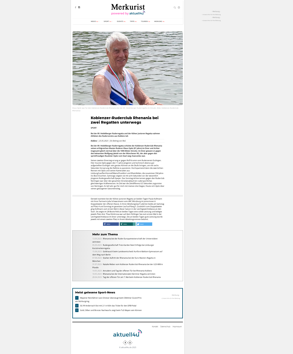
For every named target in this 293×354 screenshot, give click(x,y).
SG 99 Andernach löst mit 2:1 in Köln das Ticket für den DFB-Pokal (108, 305)
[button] (111, 224)
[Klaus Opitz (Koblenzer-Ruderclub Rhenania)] (127, 68)
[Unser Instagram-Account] (130, 342)
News (94, 21)
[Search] (175, 7)
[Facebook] (75, 7)
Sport (107, 21)
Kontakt (155, 326)
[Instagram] (79, 7)
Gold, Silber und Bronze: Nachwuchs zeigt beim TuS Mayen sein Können (111, 310)
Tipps (133, 21)
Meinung (159, 21)
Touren (145, 21)
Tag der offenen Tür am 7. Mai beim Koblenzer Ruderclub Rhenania (132, 277)
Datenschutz (165, 326)
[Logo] (128, 9)
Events (121, 21)
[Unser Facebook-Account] (125, 342)
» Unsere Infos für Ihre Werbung (170, 298)
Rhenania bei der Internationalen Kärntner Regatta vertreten (129, 274)
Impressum (177, 326)
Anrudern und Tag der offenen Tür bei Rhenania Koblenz (127, 270)
